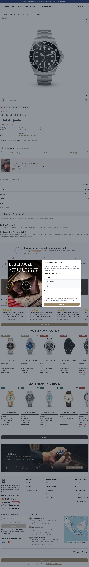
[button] (70, 300)
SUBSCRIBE (61, 304)
